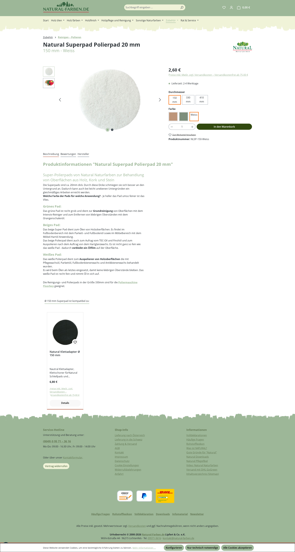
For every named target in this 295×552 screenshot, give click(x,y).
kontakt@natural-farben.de (178, 538)
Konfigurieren (174, 547)
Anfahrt (119, 474)
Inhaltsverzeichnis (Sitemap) (202, 474)
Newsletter (197, 514)
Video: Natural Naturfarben (202, 465)
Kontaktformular (72, 457)
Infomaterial (180, 514)
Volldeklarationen (196, 435)
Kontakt (119, 452)
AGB (117, 448)
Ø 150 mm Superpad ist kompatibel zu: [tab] (67, 301)
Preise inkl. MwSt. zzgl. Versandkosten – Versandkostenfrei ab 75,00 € (208, 75)
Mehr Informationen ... (144, 547)
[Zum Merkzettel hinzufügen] (75, 342)
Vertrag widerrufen (56, 466)
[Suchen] (181, 7)
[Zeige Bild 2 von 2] (112, 130)
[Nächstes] (160, 99)
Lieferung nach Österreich (130, 435)
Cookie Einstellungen (127, 465)
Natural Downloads (197, 456)
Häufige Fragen (195, 439)
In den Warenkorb (224, 126)
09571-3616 (154, 538)
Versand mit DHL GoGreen (201, 469)
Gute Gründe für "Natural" (201, 452)
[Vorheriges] (60, 99)
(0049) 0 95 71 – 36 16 (57, 441)
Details (65, 403)
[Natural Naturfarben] (242, 51)
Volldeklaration (143, 514)
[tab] (51, 154)
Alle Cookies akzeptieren (237, 547)
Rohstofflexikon (195, 444)
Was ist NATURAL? (196, 448)
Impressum (121, 456)
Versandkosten (137, 526)
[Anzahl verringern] (172, 127)
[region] (102, 100)
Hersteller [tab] (83, 154)
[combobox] (151, 7)
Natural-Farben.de (153, 534)
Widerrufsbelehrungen (128, 469)
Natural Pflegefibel (197, 461)
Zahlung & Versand (126, 444)
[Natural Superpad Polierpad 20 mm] (110, 100)
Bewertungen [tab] (68, 154)
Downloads (163, 514)
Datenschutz (122, 461)
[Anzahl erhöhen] (192, 127)
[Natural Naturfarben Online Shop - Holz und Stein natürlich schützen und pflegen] (66, 6)
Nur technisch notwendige (202, 547)
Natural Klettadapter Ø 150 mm (65, 353)
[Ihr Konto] (231, 7)
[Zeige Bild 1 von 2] (107, 130)
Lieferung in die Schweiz (128, 439)
